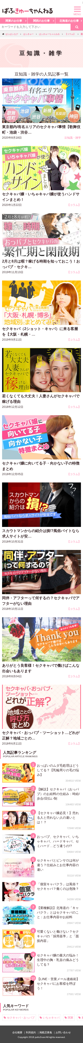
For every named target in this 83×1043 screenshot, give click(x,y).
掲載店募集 (45, 1032)
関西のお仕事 (41, 20)
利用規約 (31, 1032)
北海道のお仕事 (69, 20)
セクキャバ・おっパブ (21, 1017)
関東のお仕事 (14, 20)
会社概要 (17, 1032)
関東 (70, 1017)
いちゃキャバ (51, 1017)
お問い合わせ (63, 1032)
